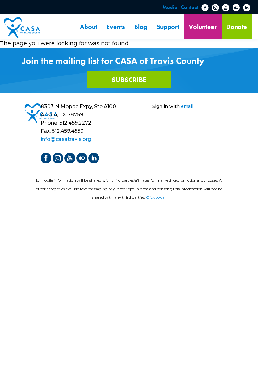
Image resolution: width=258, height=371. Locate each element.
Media (169, 7)
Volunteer (203, 27)
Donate (236, 27)
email (187, 106)
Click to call (156, 197)
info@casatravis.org (66, 139)
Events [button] (116, 27)
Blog (140, 27)
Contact (189, 7)
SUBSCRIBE (129, 79)
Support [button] (168, 27)
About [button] (88, 27)
